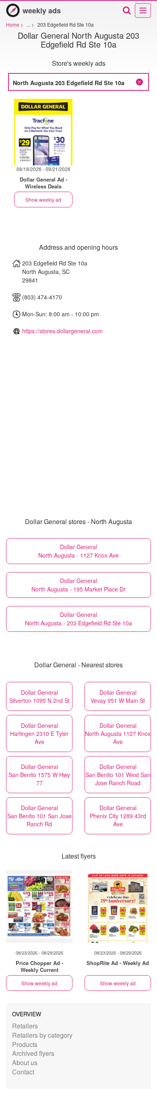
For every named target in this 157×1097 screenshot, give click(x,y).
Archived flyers (33, 1053)
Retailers (25, 1025)
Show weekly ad (43, 199)
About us (24, 1062)
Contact (23, 1071)
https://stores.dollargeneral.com (62, 331)
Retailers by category (42, 1035)
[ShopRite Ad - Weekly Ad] (118, 906)
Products (24, 1044)
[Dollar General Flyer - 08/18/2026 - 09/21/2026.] (43, 132)
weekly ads (42, 10)
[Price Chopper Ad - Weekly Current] (39, 906)
